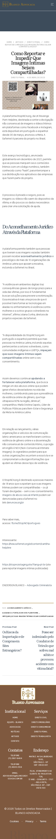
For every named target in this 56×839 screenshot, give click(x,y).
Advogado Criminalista (39, 585)
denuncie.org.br (15, 502)
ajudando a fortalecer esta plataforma (20, 613)
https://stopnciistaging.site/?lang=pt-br (24, 564)
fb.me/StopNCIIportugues (25, 523)
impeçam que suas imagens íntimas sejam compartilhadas (28, 616)
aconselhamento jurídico (19, 608)
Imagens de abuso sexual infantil (20, 495)
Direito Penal (33, 42)
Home (9, 42)
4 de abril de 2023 (36, 77)
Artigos (19, 42)
